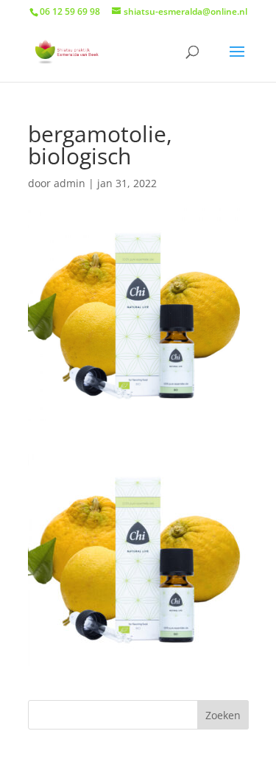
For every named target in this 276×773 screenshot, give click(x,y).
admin (69, 183)
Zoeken (223, 715)
